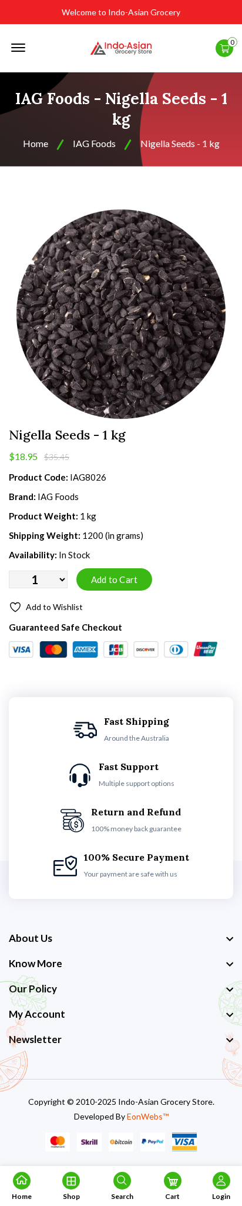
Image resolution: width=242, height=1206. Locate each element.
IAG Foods (94, 143)
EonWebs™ (148, 1116)
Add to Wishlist (54, 607)
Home (35, 143)
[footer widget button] (121, 938)
